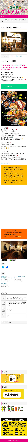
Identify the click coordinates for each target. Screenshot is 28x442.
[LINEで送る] (12, 260)
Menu (2, 16)
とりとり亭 (3, 283)
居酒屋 (20, 56)
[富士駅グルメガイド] (14, 9)
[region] (14, 427)
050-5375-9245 (5, 163)
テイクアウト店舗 (14, 56)
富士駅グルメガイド (16, 440)
